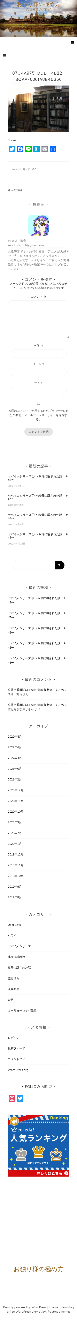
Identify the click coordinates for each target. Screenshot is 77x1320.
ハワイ (12, 935)
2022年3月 (15, 758)
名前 (38, 345)
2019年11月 (15, 865)
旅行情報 (13, 978)
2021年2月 (15, 779)
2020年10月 (15, 811)
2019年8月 (15, 897)
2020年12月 (15, 790)
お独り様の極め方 (38, 4)
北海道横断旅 (16, 957)
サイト (38, 383)
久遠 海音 (19, 241)
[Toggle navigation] (4, 56)
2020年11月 (15, 801)
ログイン (13, 1038)
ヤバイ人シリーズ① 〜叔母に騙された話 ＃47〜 (38, 497)
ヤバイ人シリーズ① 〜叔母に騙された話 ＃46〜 (38, 516)
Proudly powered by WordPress (25, 1307)
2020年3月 (15, 822)
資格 (11, 1000)
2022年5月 (15, 736)
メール (38, 364)
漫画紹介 (13, 989)
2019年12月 (15, 854)
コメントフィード (19, 1059)
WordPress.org (18, 1070)
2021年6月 (15, 769)
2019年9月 (15, 886)
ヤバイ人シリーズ (19, 946)
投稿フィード (16, 1048)
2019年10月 (15, 876)
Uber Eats (14, 925)
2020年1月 (15, 844)
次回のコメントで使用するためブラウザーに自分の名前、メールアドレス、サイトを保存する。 (38, 415)
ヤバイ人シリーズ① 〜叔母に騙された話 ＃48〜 (38, 478)
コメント (38, 296)
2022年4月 (15, 747)
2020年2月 (15, 833)
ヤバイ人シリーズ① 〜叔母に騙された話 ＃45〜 (38, 536)
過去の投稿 (15, 190)
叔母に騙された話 (19, 967)
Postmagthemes (59, 1311)
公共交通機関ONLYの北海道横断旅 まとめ (36, 690)
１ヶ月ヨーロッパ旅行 (22, 1010)
